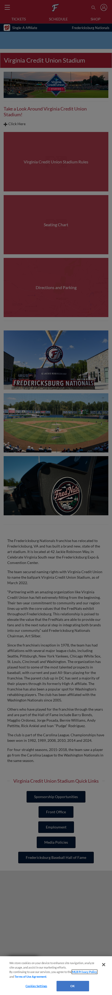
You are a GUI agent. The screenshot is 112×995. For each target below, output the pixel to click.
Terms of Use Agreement (30, 976)
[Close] (103, 964)
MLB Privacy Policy (84, 972)
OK (72, 986)
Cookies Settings (36, 986)
